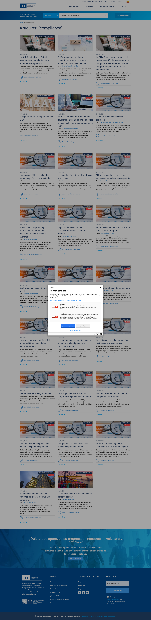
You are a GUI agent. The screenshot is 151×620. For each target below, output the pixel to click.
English (52, 287)
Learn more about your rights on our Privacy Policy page (66, 300)
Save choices (83, 326)
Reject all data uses (75, 330)
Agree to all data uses (68, 326)
